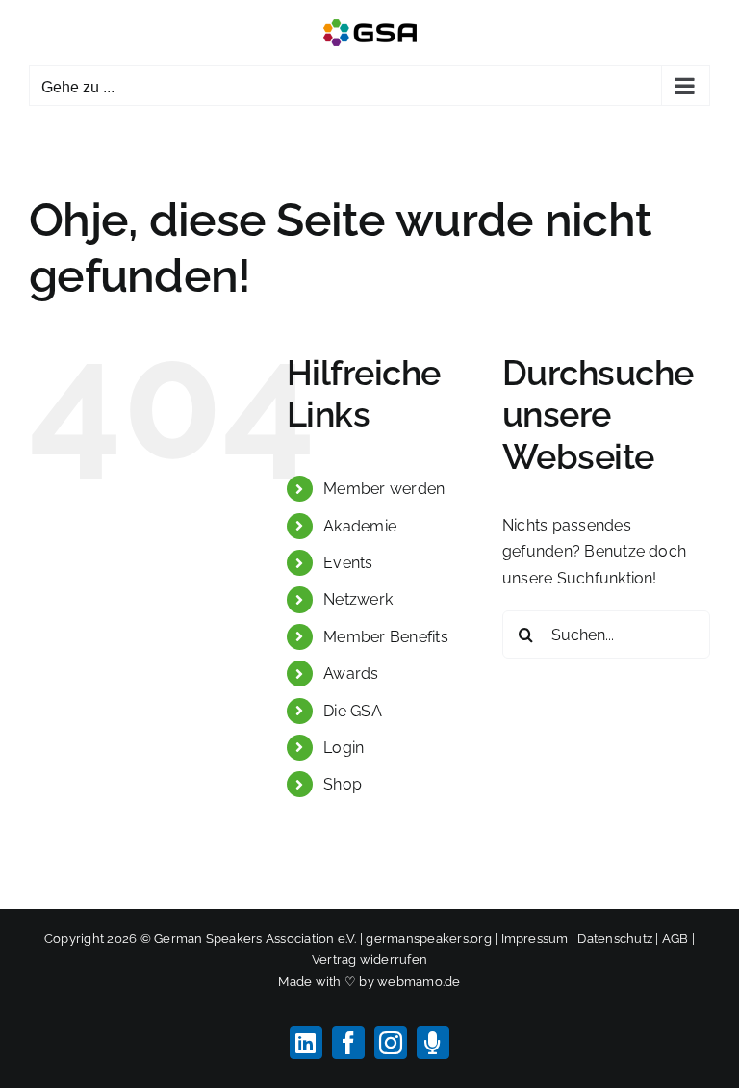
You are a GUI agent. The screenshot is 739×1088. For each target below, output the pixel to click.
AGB (675, 938)
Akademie (359, 526)
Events (347, 563)
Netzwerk (358, 599)
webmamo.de (418, 981)
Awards (350, 673)
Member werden (384, 488)
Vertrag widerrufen (369, 959)
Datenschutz (614, 938)
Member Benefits (385, 637)
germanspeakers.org (428, 938)
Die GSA (352, 711)
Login (343, 747)
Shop (342, 784)
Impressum (535, 938)
